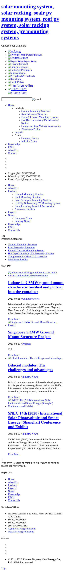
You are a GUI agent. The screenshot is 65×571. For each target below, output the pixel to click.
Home (11, 105)
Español (23, 64)
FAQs (11, 147)
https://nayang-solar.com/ (21, 531)
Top (3, 568)
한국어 (23, 92)
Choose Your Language (13, 45)
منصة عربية (30, 61)
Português (26, 70)
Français (24, 67)
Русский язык (34, 54)
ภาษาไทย (27, 85)
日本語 (23, 89)
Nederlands (29, 76)
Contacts (12, 153)
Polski (20, 82)
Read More (14, 319)
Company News (29, 138)
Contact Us (14, 230)
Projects (19, 132)
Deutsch (23, 57)
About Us (13, 150)
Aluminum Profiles (31, 129)
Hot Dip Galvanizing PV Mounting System (37, 203)
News (11, 215)
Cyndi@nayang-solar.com (22, 528)
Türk (18, 79)
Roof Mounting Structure (34, 114)
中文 (18, 51)
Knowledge (14, 144)
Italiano (22, 73)
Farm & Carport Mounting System (39, 117)
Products (12, 191)
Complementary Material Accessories (40, 126)
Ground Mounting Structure (36, 111)
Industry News (29, 141)
